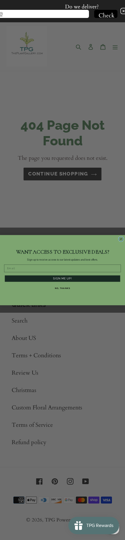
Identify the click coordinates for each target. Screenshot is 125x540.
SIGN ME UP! (62, 278)
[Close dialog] (121, 239)
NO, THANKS (62, 288)
